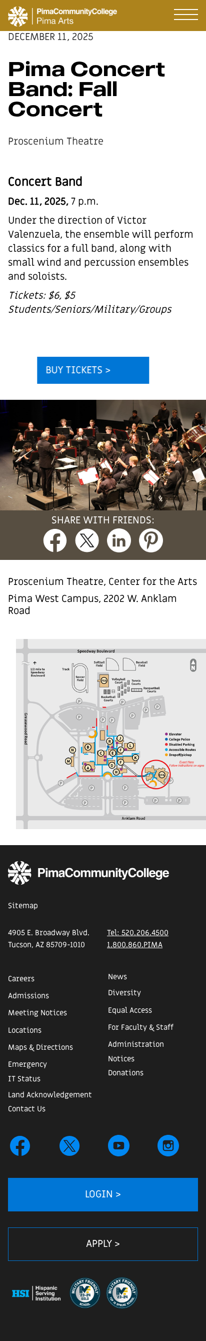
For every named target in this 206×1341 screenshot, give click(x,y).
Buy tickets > (78, 370)
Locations (25, 1030)
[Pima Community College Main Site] (88, 873)
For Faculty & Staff (141, 1027)
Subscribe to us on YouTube (119, 1146)
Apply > (103, 1243)
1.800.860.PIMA (134, 945)
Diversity (124, 993)
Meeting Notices (37, 1013)
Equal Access (130, 1010)
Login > (103, 1194)
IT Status (24, 1079)
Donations (126, 1073)
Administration (136, 1044)
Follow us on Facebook (20, 1146)
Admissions (28, 996)
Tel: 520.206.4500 (137, 933)
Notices (121, 1059)
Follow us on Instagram (168, 1146)
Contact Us (27, 1109)
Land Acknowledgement (50, 1095)
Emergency (27, 1064)
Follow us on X (70, 1146)
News (117, 977)
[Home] (14, 13)
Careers (21, 979)
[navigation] (186, 12)
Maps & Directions (40, 1047)
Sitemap (23, 906)
